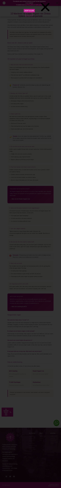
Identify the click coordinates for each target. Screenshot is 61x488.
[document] (30, 244)
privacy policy (30, 5)
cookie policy (38, 5)
